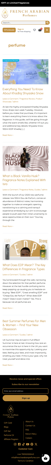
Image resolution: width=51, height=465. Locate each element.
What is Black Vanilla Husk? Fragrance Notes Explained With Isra (24, 180)
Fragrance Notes (26, 189)
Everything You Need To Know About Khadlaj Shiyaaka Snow (23, 91)
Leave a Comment (10, 99)
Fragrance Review (27, 99)
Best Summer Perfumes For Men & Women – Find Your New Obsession (24, 325)
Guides (37, 189)
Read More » (8, 135)
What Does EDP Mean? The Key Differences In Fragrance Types (24, 267)
